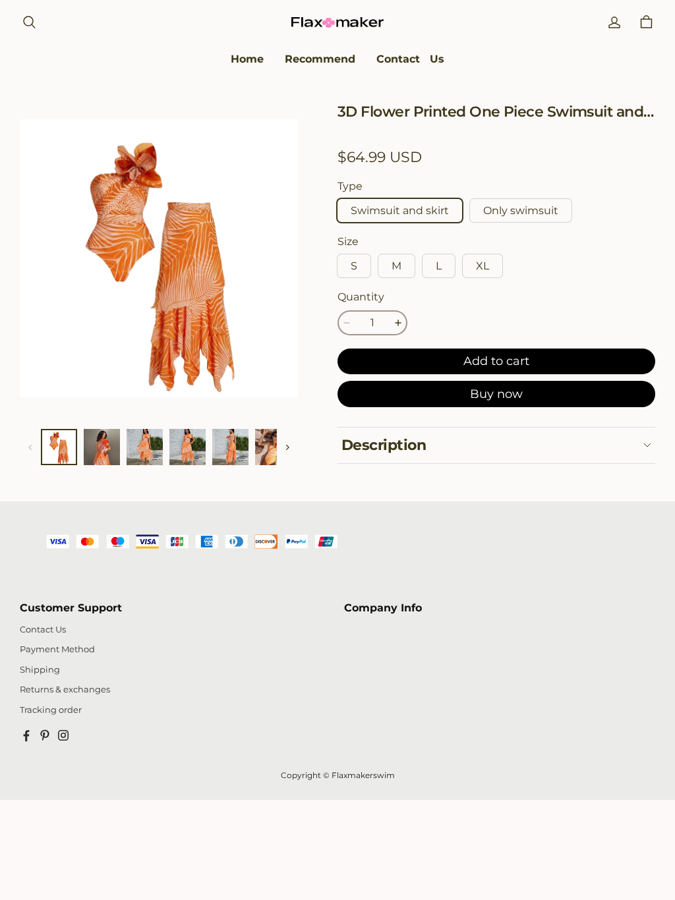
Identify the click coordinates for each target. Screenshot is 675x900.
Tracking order (51, 710)
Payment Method (57, 649)
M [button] (396, 266)
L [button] (439, 266)
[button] (29, 22)
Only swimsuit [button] (520, 210)
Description (383, 445)
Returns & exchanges (65, 689)
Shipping (40, 670)
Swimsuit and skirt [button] (400, 210)
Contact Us (43, 629)
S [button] (354, 266)
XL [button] (482, 266)
